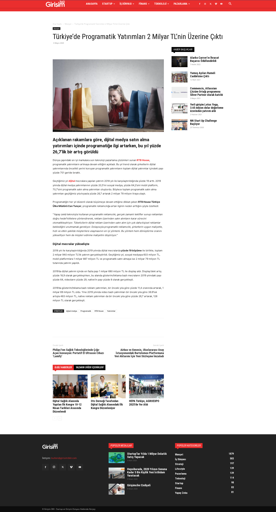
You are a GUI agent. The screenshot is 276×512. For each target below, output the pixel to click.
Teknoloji (160, 3)
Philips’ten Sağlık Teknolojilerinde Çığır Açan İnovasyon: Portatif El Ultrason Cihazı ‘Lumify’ (78, 353)
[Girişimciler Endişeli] (117, 489)
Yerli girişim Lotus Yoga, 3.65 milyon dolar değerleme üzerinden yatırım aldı (206, 108)
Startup (107, 3)
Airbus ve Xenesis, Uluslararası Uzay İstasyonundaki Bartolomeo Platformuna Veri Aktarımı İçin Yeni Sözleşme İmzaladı (139, 353)
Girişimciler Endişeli (138, 485)
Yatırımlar (111, 311)
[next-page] (60, 418)
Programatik (85, 311)
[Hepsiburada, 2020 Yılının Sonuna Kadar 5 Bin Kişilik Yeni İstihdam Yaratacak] (117, 473)
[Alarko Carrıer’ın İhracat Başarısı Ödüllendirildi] (180, 61)
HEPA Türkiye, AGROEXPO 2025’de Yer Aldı (144, 402)
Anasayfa (92, 3)
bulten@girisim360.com (64, 458)
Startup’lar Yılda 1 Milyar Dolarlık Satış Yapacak (147, 455)
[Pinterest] (70, 50)
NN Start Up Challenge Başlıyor (203, 122)
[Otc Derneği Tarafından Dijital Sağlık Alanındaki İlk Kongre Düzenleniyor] (108, 386)
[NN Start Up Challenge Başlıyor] (180, 124)
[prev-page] (55, 418)
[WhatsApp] (78, 50)
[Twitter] (210, 4)
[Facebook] (199, 4)
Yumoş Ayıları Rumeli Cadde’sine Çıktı (202, 74)
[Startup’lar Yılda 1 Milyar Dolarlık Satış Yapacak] (117, 457)
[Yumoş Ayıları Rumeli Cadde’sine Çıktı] (180, 77)
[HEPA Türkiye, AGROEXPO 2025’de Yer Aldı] (146, 386)
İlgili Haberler (63, 367)
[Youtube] (221, 4)
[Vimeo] (216, 4)
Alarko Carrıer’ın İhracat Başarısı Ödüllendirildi (204, 59)
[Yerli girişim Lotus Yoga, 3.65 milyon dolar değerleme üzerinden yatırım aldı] (180, 108)
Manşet (68, 24)
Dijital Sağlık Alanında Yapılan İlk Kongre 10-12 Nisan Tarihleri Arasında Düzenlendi (67, 406)
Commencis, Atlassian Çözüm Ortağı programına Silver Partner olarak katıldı (206, 91)
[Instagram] (205, 4)
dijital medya (71, 311)
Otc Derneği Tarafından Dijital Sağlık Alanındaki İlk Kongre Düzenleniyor (107, 404)
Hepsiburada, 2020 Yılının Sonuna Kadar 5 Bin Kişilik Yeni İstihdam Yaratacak (147, 472)
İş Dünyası (126, 3)
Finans (143, 3)
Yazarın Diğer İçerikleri (89, 367)
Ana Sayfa (57, 24)
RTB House (143, 160)
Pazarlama (180, 3)
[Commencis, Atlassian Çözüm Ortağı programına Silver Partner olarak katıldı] (180, 92)
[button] (230, 4)
